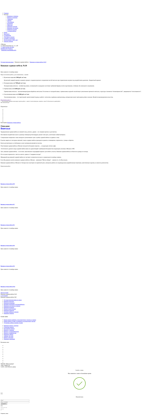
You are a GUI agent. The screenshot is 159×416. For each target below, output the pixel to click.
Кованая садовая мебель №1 (8, 225)
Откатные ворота (9, 327)
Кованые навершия (9, 339)
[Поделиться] (3, 407)
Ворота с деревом (9, 330)
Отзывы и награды (9, 38)
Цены (5, 32)
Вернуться (5, 128)
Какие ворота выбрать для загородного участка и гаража (20, 320)
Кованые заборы (8, 334)
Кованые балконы (9, 307)
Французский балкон (10, 309)
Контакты (7, 34)
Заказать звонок (8, 41)
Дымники (10, 19)
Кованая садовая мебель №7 (8, 204)
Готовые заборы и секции (11, 312)
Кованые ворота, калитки (11, 325)
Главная (6, 13)
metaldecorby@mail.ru (7, 48)
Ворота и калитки (12, 17)
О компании (7, 35)
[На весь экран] (4, 407)
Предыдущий (4, 292)
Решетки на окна (12, 29)
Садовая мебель (11, 31)
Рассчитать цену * (6, 100)
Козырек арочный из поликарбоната (14, 304)
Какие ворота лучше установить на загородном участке (19, 321)
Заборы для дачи (8, 336)
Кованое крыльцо (9, 301)
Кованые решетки (9, 310)
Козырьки (10, 23)
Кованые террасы (9, 313)
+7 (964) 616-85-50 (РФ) (7, 47)
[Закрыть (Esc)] (1, 407)
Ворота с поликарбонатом (11, 331)
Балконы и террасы (12, 16)
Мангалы (10, 25)
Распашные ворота (9, 328)
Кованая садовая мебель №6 (8, 245)
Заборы (9, 20)
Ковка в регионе (8, 337)
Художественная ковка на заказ (13, 300)
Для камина (10, 22)
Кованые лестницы (12, 28)
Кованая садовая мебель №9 (8, 184)
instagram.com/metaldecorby (8, 50)
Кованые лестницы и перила (12, 306)
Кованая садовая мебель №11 (8, 286)
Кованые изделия (12, 26)
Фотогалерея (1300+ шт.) (11, 40)
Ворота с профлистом (10, 333)
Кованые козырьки (9, 303)
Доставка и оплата (9, 37)
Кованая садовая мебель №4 (8, 266)
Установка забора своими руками (13, 323)
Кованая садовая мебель (14, 122)
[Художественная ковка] (17, 10)
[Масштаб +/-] (6, 407)
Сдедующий (4, 295)
